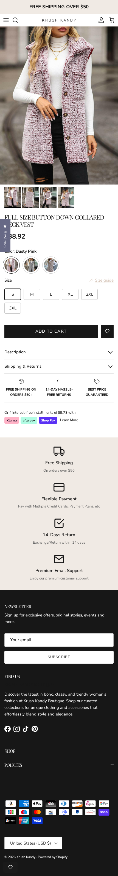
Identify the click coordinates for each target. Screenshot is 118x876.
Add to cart (51, 331)
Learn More (69, 420)
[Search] (18, 20)
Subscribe (59, 657)
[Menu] (6, 20)
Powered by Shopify (53, 857)
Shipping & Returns (22, 366)
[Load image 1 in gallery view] (59, 105)
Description (15, 352)
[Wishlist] (10, 867)
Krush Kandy (26, 857)
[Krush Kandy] (59, 20)
